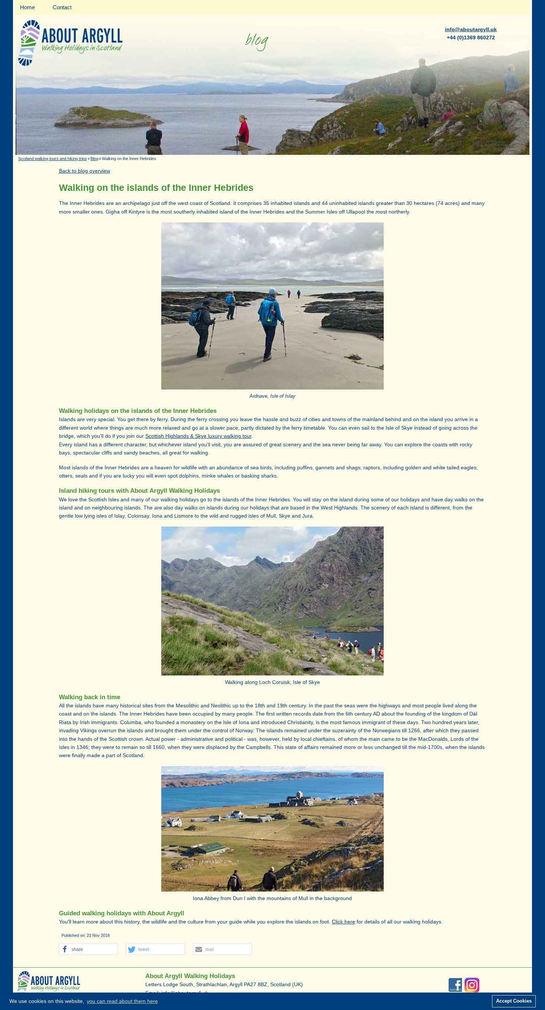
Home (27, 7)
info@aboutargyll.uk (471, 29)
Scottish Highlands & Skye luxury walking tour (198, 436)
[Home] (272, 153)
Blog (94, 158)
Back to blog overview (84, 171)
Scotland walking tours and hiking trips (52, 158)
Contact (62, 7)
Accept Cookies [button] (514, 1001)
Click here (343, 922)
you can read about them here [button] (122, 1001)
